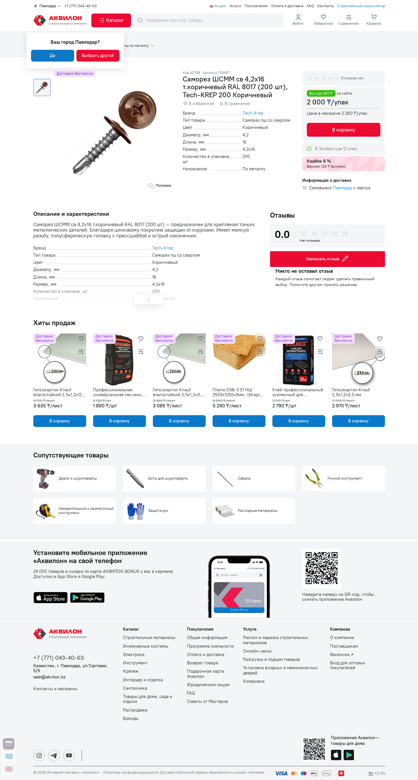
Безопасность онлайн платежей (236, 773)
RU (371, 773)
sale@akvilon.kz (49, 677)
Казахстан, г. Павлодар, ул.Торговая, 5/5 (70, 668)
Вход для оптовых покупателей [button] (347, 665)
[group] (324, 78)
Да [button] (52, 55)
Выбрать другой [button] (98, 55)
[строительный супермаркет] (61, 20)
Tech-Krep (252, 113)
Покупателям (256, 6)
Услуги (235, 6)
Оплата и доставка (287, 6)
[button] (111, 20)
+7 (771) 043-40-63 (80, 6)
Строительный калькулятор (361, 6)
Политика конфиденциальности (131, 773)
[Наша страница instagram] (39, 755)
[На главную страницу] (61, 634)
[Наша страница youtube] (69, 755)
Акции (220, 6)
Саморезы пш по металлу (127, 46)
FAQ (310, 6)
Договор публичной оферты (184, 773)
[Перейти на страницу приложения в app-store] (50, 598)
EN (382, 773)
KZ (377, 773)
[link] (323, 20)
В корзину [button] (343, 130)
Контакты (325, 6)
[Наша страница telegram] (54, 755)
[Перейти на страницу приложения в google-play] (87, 598)
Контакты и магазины (55, 688)
